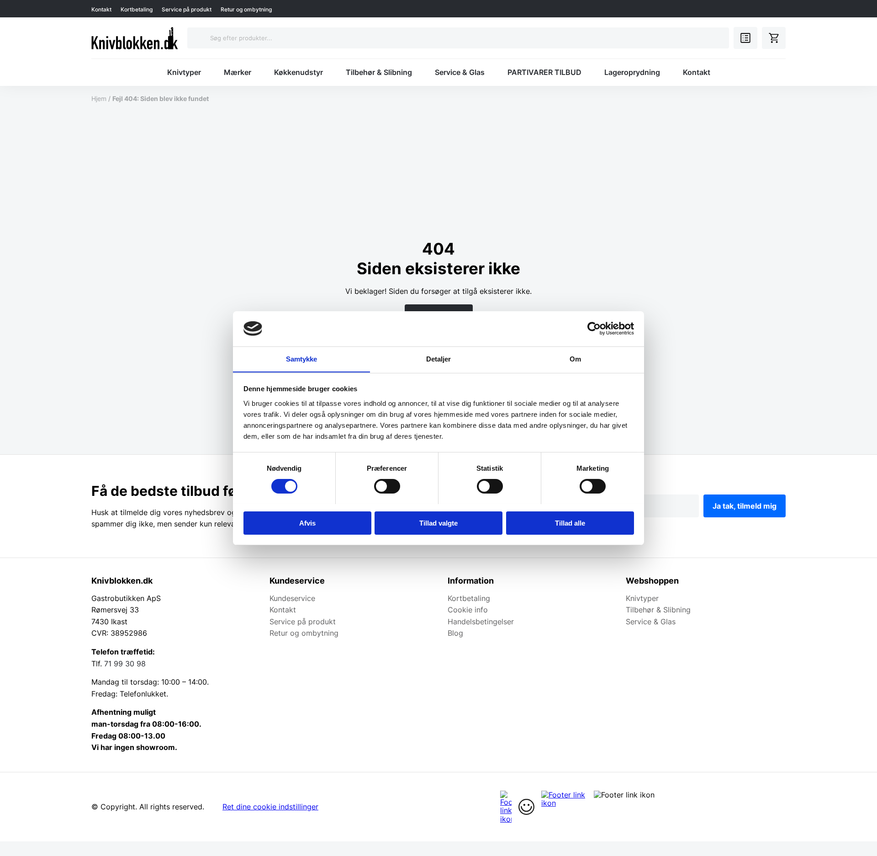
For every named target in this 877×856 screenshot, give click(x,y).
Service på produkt (186, 9)
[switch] (387, 486)
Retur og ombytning (246, 9)
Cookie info (468, 609)
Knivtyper (184, 72)
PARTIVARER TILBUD (544, 72)
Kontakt (101, 9)
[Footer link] (506, 807)
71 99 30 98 (125, 663)
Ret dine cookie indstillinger (270, 807)
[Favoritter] (745, 38)
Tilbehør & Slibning (379, 72)
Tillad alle (570, 522)
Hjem (98, 98)
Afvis (307, 522)
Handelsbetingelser (481, 621)
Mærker (237, 72)
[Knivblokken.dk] (134, 38)
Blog (455, 633)
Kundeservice (292, 598)
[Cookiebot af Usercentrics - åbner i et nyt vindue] (594, 328)
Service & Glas (460, 72)
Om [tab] (575, 358)
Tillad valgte (438, 522)
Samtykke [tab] (301, 358)
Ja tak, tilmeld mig (745, 505)
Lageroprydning (632, 72)
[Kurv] (774, 38)
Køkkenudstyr (298, 72)
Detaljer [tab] (438, 358)
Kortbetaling (137, 9)
